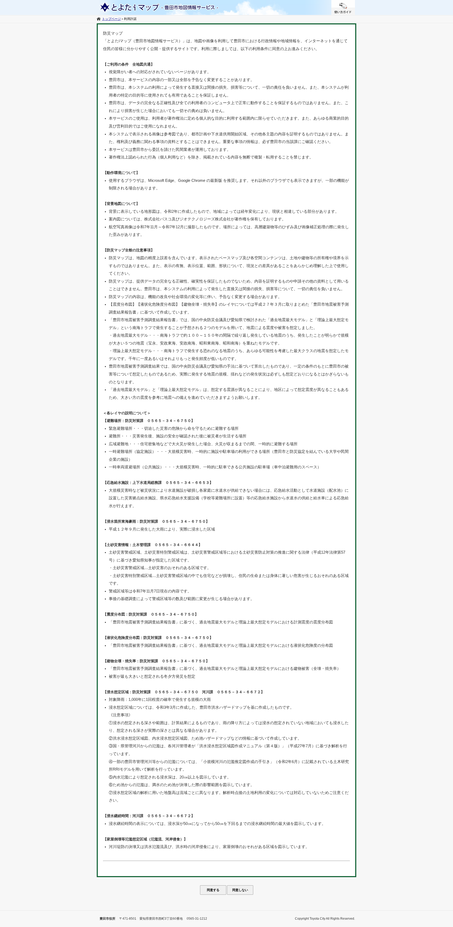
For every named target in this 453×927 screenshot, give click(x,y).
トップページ (111, 19)
